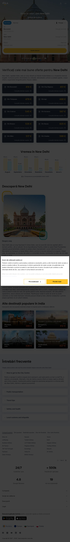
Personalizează (33, 281)
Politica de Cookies (10, 276)
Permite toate (57, 281)
